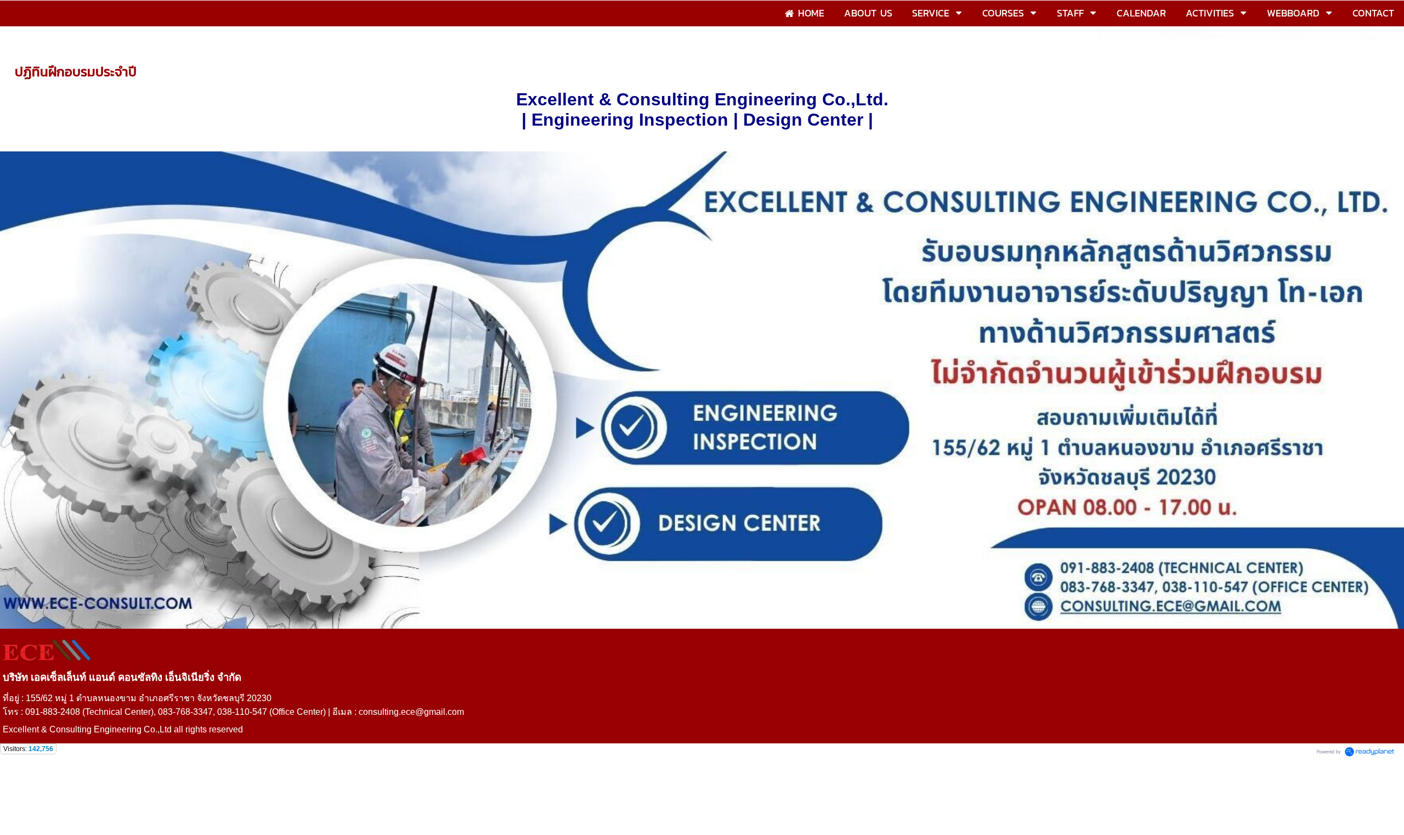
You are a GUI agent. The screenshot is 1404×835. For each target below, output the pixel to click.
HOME (26, 50)
